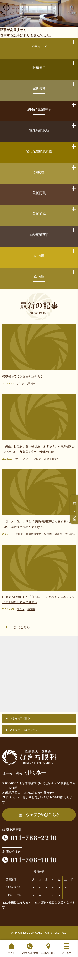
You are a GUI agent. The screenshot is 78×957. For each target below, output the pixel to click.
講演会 (58, 534)
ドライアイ (39, 46)
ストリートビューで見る (23, 729)
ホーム (11, 952)
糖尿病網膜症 (39, 130)
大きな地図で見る (20, 718)
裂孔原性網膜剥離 (39, 151)
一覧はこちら (20, 627)
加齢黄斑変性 (39, 235)
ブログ (20, 383)
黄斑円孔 (39, 193)
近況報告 (70, 534)
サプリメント (22, 458)
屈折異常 (39, 88)
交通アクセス (48, 952)
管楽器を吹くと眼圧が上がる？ (22, 376)
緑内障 (39, 255)
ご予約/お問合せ (29, 952)
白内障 (39, 276)
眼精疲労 (39, 67)
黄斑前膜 (39, 214)
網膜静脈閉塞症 (39, 109)
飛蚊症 (39, 172)
